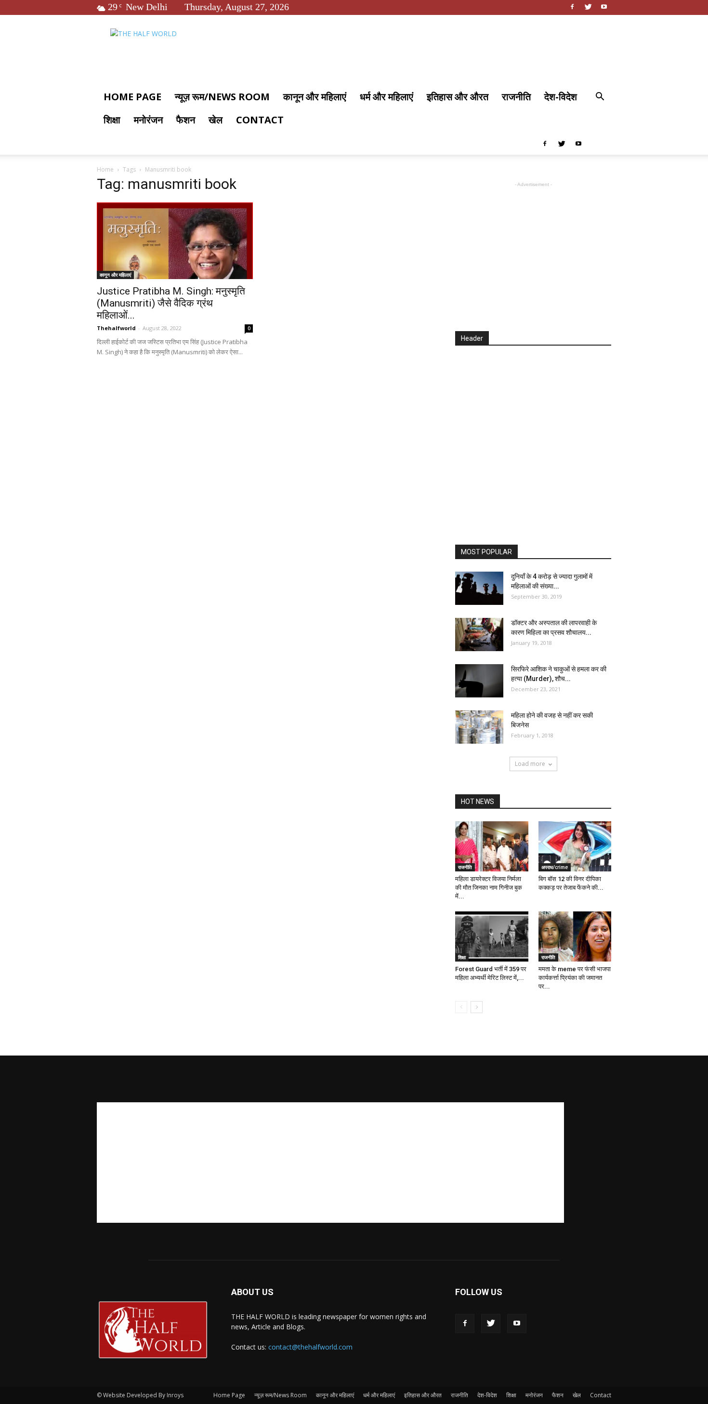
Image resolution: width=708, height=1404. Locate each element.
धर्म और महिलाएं (386, 96)
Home (105, 169)
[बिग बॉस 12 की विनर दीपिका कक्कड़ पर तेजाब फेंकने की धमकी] (575, 846)
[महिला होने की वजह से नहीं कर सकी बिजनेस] (479, 727)
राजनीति (516, 96)
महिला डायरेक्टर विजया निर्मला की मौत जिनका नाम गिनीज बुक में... (488, 887)
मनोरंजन (148, 119)
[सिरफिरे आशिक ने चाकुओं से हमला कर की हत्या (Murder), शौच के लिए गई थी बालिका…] (479, 680)
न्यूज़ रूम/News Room (222, 96)
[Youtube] (604, 6)
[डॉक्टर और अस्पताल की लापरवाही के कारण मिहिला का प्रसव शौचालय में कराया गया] (479, 634)
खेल (216, 119)
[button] (599, 97)
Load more (530, 764)
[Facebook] (572, 6)
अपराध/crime (554, 867)
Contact (260, 119)
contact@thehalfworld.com (310, 1346)
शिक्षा (112, 119)
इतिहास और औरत (457, 96)
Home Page (132, 96)
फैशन (185, 119)
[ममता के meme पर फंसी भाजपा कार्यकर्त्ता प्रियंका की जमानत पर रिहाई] (575, 936)
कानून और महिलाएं (314, 96)
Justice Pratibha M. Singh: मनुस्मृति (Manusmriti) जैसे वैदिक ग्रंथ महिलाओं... (171, 303)
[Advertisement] (533, 249)
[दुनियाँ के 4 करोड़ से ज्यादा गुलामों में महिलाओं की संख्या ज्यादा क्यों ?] (479, 588)
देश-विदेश (560, 96)
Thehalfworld (116, 328)
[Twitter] (588, 6)
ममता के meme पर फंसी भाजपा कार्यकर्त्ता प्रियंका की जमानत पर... (574, 977)
